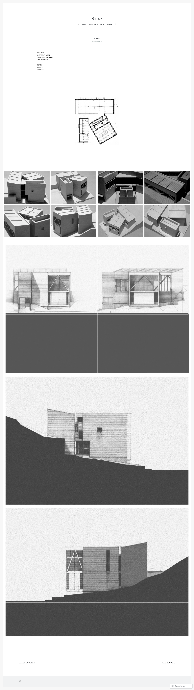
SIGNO (84, 24)
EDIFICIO (100, 41)
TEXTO (109, 24)
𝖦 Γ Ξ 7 (97, 18)
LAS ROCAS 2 (168, 662)
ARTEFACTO (93, 24)
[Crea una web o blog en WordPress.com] (20, 681)
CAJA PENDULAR (27, 662)
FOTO (102, 24)
